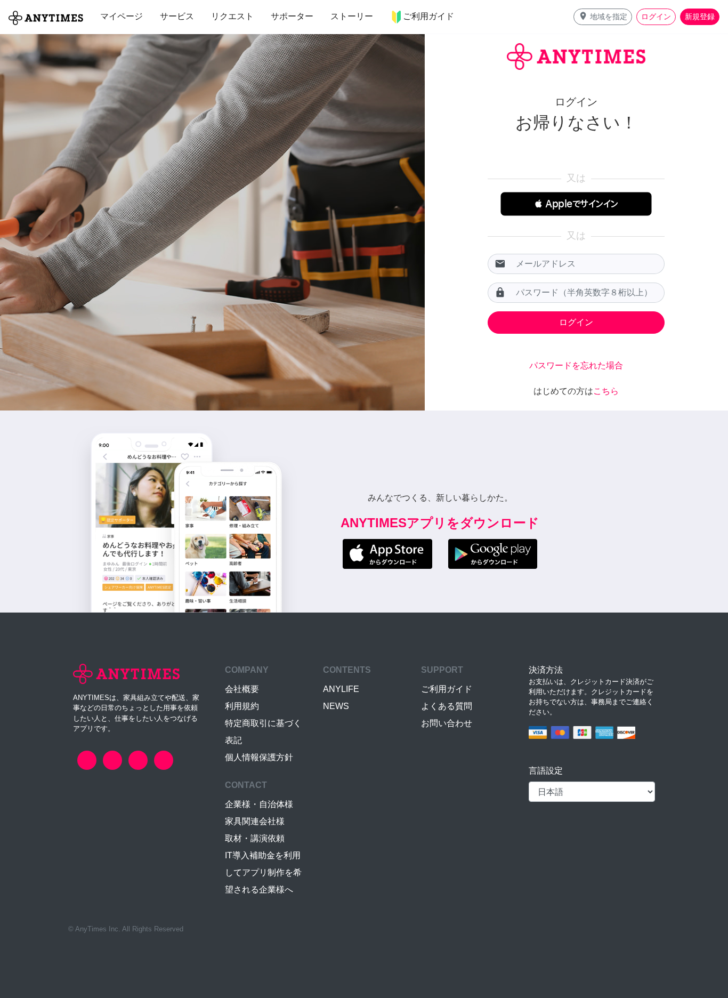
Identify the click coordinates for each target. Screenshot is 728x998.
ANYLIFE (341, 689)
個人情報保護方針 (259, 757)
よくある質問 (446, 706)
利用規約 (242, 706)
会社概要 (242, 689)
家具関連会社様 (255, 821)
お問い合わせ (446, 723)
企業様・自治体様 (259, 804)
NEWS (336, 706)
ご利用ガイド (446, 689)
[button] (602, 17)
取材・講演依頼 (255, 838)
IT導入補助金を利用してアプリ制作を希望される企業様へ (263, 872)
